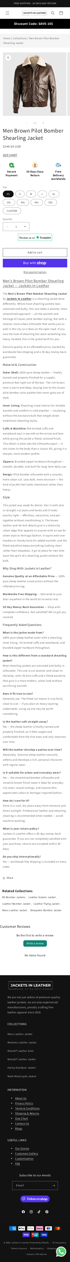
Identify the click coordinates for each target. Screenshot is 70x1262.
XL (53, 194)
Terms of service (19, 1248)
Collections (20, 38)
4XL (37, 202)
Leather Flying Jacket (47, 903)
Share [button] (10, 877)
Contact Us (22, 1123)
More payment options (35, 272)
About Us (21, 1098)
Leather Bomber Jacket (16, 903)
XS (8, 194)
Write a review (35, 943)
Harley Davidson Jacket (21, 1067)
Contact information (37, 1254)
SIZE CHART (10, 155)
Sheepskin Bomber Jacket (46, 910)
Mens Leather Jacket (15, 910)
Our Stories (22, 1148)
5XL (51, 202)
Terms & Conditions (27, 1108)
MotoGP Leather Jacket (21, 1059)
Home (6, 38)
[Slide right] (43, 123)
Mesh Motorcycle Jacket (21, 1076)
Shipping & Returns (27, 1113)
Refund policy (36, 1248)
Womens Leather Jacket (22, 1042)
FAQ (17, 1163)
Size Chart (21, 1118)
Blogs (18, 1128)
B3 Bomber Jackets (14, 897)
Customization (24, 1158)
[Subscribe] (53, 1185)
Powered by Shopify (39, 1242)
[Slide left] (27, 123)
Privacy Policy (24, 1103)
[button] (7, 13)
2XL (9, 202)
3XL (23, 202)
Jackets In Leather (20, 1242)
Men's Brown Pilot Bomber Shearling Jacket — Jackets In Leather (33, 283)
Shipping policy (55, 1248)
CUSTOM (12, 210)
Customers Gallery (26, 1153)
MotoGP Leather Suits (20, 1051)
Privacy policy (59, 1242)
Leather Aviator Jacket (42, 897)
